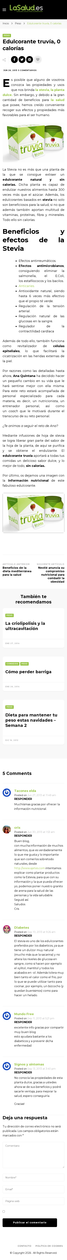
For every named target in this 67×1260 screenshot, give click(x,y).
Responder (23, 799)
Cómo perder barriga (28, 671)
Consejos (12, 664)
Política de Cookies (49, 1246)
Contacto (24, 1246)
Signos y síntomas (29, 1064)
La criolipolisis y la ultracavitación (25, 626)
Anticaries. (27, 286)
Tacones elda (25, 791)
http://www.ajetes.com (29, 868)
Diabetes (21, 928)
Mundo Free (24, 1014)
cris (17, 828)
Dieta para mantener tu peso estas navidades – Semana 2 (31, 720)
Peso (7, 35)
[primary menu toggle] (4, 10)
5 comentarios (27, 70)
